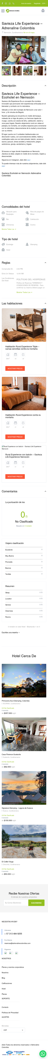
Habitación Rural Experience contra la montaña (23, 416)
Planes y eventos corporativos (13, 967)
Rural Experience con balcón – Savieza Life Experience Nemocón (23, 455)
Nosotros (5, 972)
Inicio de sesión (26, 3)
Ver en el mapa (28, 32)
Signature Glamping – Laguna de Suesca (17, 808)
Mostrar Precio (15, 368)
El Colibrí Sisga (7, 861)
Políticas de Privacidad (10, 1012)
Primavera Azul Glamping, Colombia (15, 700)
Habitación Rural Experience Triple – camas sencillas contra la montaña (22, 347)
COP (43, 3)
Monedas (5, 1026)
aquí (29, 160)
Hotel (4, 988)
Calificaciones (7, 983)
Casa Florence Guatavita (11, 754)
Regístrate (37, 3)
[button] (43, 59)
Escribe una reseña (10, 632)
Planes (4, 994)
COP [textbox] (5, 1030)
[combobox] (13, 1030)
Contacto (5, 1007)
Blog (3, 978)
